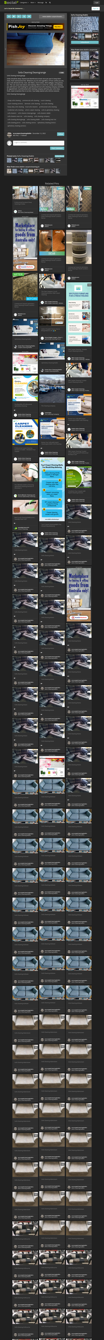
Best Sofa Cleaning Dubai (25, 212)
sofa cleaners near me (15, 116)
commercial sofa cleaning (30, 100)
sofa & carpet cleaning (32, 110)
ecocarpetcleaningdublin (79, 530)
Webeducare (48, 225)
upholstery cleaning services (17, 126)
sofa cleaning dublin (33, 119)
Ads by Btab (36, 22)
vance (20, 210)
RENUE (47, 226)
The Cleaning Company (52, 414)
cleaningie (48, 412)
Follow (60, 134)
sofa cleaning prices (14, 123)
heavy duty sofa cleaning (16, 107)
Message (41, 2)
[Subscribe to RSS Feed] (46, 2)
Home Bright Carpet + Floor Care (54, 337)
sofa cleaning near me (48, 119)
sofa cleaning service (29, 123)
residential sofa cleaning (15, 110)
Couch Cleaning (23, 529)
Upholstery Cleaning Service (46, 123)
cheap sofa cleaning (14, 100)
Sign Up (95, 9)
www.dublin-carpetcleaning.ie (53, 16)
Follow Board (59, 156)
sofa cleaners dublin (43, 113)
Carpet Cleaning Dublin (25, 347)
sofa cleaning (28, 116)
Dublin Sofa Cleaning (24, 414)
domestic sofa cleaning (32, 104)
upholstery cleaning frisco (53, 339)
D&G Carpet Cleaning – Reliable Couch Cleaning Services (62, 303)
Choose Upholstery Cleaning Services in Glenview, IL (33, 496)
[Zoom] (24, 16)
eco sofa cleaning (47, 104)
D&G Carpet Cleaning (51, 301)
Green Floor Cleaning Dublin (26, 346)
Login (96, 2)
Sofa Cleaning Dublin (25, 156)
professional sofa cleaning (48, 107)
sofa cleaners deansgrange (27, 113)
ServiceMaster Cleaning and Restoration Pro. (31, 495)
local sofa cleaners (31, 107)
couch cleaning (45, 100)
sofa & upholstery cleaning (50, 110)
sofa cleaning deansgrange (16, 119)
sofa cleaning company (41, 116)
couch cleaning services (15, 104)
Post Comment (57, 148)
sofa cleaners (12, 113)
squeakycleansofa (23, 527)
